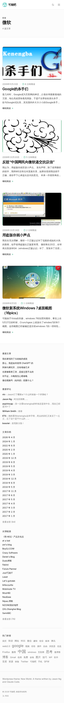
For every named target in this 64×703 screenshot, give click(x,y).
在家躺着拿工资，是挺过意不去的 (18, 371)
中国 (22, 651)
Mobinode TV (9, 589)
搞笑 (4, 641)
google (18, 646)
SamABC (6, 613)
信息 (59, 646)
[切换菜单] (59, 4)
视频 (27, 646)
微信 (29, 641)
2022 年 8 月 (8, 445)
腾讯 (53, 641)
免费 (26, 657)
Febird (5, 564)
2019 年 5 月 (8, 466)
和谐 (10, 641)
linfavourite (7, 585)
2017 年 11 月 (9, 491)
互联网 (41, 652)
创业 (41, 641)
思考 (49, 652)
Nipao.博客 (7, 601)
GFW (46, 661)
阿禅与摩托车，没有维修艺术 (15, 367)
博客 (5, 657)
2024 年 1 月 (8, 441)
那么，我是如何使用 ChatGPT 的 (17, 363)
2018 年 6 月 (8, 483)
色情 (20, 657)
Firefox (6, 652)
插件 (39, 646)
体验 (17, 661)
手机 (40, 661)
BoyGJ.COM (8, 548)
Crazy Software (10, 552)
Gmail (13, 657)
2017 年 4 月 (8, 503)
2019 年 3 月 (8, 474)
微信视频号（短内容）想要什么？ (18, 380)
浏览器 (52, 646)
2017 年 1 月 (8, 516)
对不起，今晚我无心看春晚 (14, 376)
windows (32, 652)
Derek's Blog (8, 556)
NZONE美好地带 (10, 605)
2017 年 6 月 (8, 495)
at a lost (6, 540)
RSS (23, 640)
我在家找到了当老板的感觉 (14, 358)
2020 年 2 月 (8, 449)
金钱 (32, 657)
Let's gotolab (8, 581)
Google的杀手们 (15, 89)
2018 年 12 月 (9, 478)
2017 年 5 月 (8, 499)
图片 (38, 657)
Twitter (24, 661)
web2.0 (6, 646)
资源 (11, 661)
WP (50, 657)
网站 (17, 641)
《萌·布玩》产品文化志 (13, 536)
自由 (45, 646)
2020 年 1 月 (8, 454)
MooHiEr (6, 593)
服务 (14, 652)
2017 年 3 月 (8, 507)
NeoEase (6, 597)
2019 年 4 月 (8, 470)
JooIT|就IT (7, 573)
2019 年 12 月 (9, 458)
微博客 (57, 652)
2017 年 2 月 (8, 512)
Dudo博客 (7, 560)
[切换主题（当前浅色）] (53, 4)
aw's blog (7, 544)
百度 (4, 661)
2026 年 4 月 (8, 437)
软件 (56, 657)
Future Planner (9, 569)
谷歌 (33, 646)
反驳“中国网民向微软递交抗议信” (28, 162)
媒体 (47, 641)
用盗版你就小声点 (16, 235)
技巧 (45, 657)
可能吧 (33, 661)
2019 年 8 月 (8, 462)
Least (5, 577)
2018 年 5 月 (8, 487)
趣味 (35, 641)
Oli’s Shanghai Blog (11, 609)
